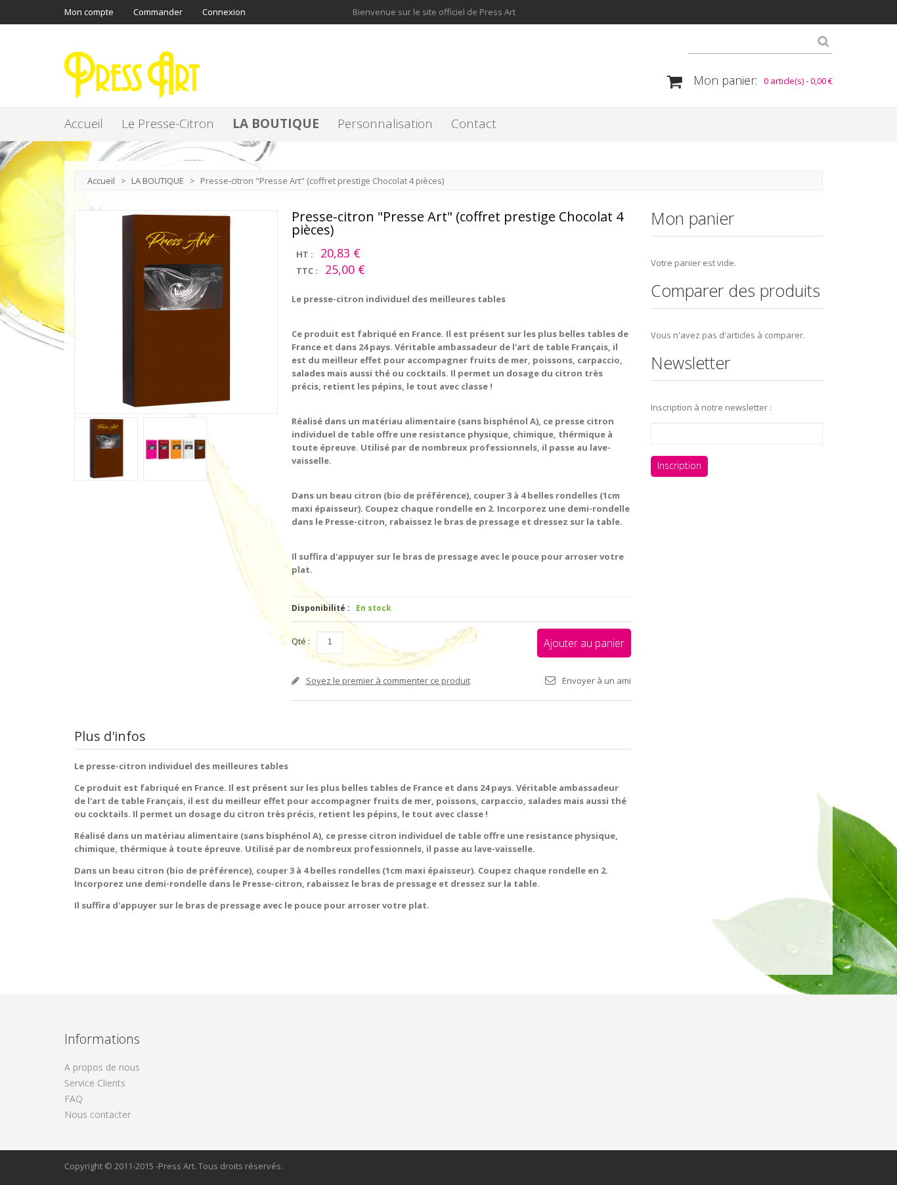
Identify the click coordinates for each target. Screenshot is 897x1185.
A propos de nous (102, 1067)
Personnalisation (385, 123)
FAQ (73, 1098)
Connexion (224, 12)
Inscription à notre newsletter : (711, 407)
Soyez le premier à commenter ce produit (388, 680)
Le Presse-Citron (167, 123)
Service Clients (94, 1083)
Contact (473, 123)
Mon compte (89, 12)
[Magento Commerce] (132, 75)
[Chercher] (823, 44)
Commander (158, 12)
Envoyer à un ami (596, 680)
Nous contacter (97, 1114)
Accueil (83, 123)
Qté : (301, 641)
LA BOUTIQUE (275, 123)
